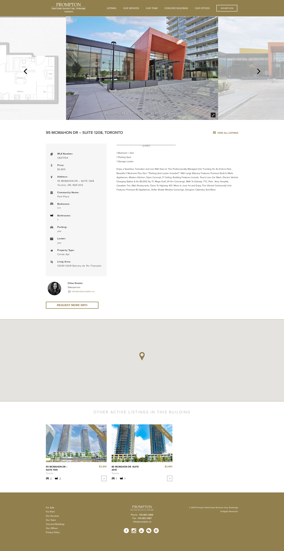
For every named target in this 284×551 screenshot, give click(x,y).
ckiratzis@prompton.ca (82, 291)
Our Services (52, 516)
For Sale (50, 507)
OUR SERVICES (131, 8)
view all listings (227, 133)
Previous (25, 70)
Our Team (151, 8)
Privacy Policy (53, 532)
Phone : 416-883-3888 (142, 514)
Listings (111, 8)
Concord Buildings (176, 8)
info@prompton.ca (142, 521)
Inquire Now (227, 8)
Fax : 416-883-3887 (142, 518)
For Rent (50, 511)
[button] (142, 356)
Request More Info (72, 305)
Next (258, 70)
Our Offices (202, 8)
